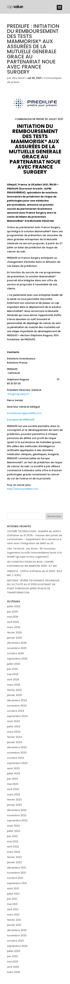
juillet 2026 (13, 606)
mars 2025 (13, 684)
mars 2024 (13, 731)
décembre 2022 (17, 810)
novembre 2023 (17, 752)
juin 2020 (12, 956)
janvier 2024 (14, 742)
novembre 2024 (17, 705)
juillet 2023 (13, 773)
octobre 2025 (15, 653)
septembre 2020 (17, 946)
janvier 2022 (14, 862)
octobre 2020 (15, 940)
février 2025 (14, 690)
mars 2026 (13, 627)
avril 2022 (13, 846)
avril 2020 (13, 967)
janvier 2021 (14, 925)
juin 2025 (12, 669)
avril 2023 (13, 789)
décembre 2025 (17, 643)
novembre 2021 (16, 872)
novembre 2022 (17, 815)
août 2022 (13, 825)
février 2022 (14, 857)
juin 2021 (12, 899)
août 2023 (13, 768)
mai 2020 (12, 961)
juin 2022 (12, 836)
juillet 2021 (13, 893)
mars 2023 (13, 794)
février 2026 (14, 632)
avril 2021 (12, 909)
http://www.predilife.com (22, 489)
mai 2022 (12, 841)
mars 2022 (13, 852)
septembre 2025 (17, 658)
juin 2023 (12, 778)
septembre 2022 (17, 820)
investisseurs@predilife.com (24, 413)
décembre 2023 (17, 747)
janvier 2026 (14, 637)
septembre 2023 (17, 763)
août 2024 (13, 721)
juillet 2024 (13, 726)
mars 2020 (13, 972)
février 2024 (14, 737)
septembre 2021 (17, 883)
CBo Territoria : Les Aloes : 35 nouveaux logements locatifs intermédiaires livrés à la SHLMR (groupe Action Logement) (34, 552)
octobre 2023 (15, 758)
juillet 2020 (13, 951)
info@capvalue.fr (18, 394)
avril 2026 (13, 622)
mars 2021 (13, 914)
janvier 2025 (14, 695)
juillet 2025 (13, 664)
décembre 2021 (16, 867)
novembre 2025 (17, 648)
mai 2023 (12, 784)
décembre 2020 (17, 930)
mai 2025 (12, 674)
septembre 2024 (17, 716)
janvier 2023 (14, 805)
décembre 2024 (17, 700)
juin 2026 (12, 611)
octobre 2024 (15, 711)
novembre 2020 (17, 935)
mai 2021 (12, 904)
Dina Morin (18, 78)
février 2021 (14, 920)
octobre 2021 (15, 878)
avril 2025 (13, 679)
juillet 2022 (13, 831)
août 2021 (13, 888)
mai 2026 (12, 616)
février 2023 (14, 799)
